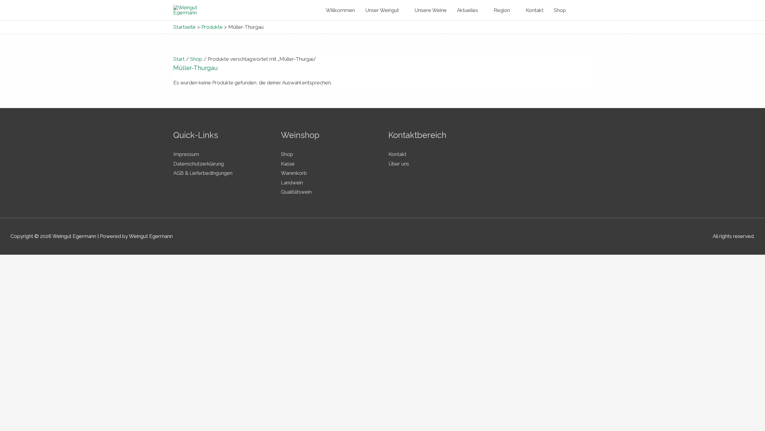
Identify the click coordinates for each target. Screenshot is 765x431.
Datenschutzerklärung (198, 164)
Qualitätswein (296, 192)
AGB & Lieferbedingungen (202, 173)
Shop (560, 10)
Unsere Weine (430, 10)
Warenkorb (294, 173)
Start (179, 59)
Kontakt (535, 10)
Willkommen (340, 10)
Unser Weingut (382, 10)
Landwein (292, 183)
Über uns (398, 164)
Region (502, 10)
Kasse (288, 164)
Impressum (186, 154)
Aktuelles (467, 10)
